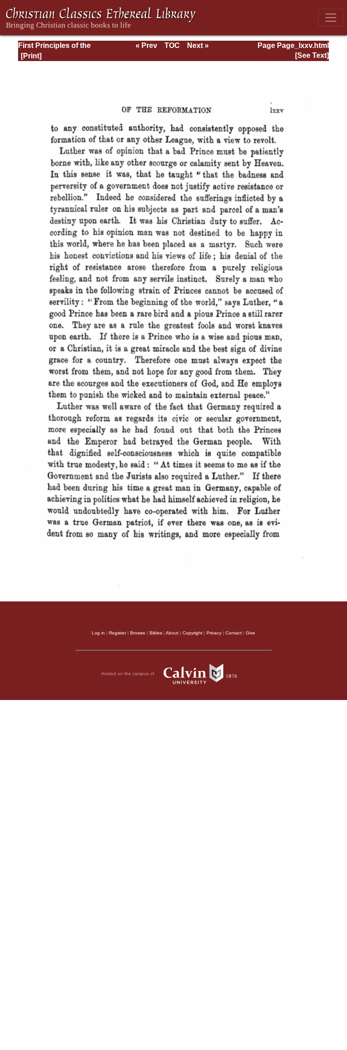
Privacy (213, 632)
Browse (137, 632)
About (172, 632)
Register (117, 632)
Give (250, 632)
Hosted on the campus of (128, 673)
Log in (98, 632)
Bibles (156, 632)
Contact (233, 632)
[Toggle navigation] (330, 18)
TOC (172, 45)
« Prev (146, 45)
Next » (198, 45)
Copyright (192, 632)
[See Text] (312, 55)
